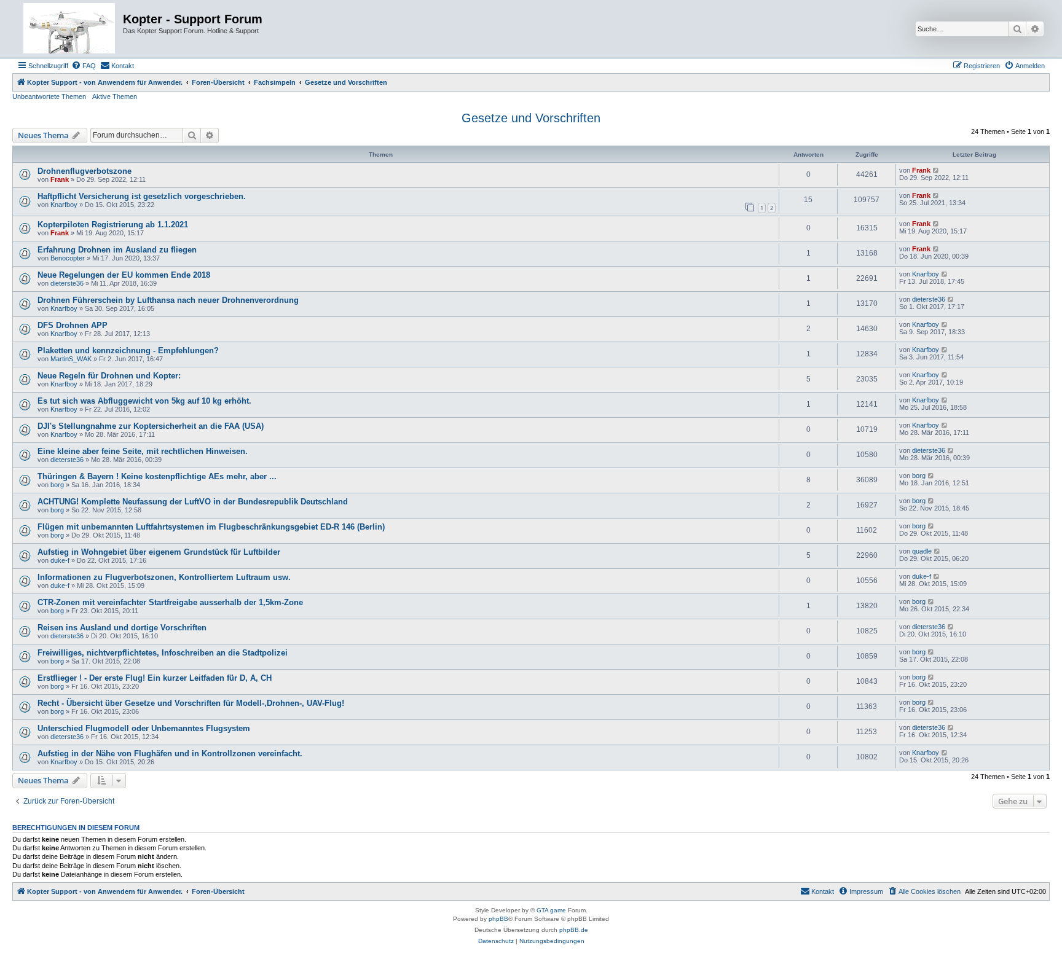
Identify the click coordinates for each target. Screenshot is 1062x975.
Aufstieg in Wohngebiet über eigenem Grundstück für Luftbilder (158, 552)
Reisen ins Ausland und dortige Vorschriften (121, 627)
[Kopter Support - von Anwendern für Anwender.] (69, 29)
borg (57, 484)
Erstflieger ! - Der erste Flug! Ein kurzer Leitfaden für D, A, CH (154, 678)
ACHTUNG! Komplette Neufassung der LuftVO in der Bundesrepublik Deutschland (192, 501)
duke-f (59, 560)
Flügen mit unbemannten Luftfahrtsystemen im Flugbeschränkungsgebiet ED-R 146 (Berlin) (211, 526)
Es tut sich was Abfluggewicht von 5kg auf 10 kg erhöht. (144, 400)
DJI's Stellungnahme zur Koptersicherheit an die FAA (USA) (150, 426)
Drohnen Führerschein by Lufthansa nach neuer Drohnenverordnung (168, 300)
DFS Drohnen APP (72, 325)
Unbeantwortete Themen (49, 96)
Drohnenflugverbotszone (84, 171)
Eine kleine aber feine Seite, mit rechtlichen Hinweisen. (142, 451)
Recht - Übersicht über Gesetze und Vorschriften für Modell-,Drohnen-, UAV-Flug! (190, 703)
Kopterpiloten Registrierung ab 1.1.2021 (112, 224)
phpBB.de (573, 929)
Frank (59, 179)
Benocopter (67, 258)
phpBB (498, 918)
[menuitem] (83, 65)
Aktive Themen (114, 96)
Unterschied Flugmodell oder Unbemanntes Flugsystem (143, 728)
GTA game (551, 910)
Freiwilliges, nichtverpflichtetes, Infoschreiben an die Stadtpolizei (162, 652)
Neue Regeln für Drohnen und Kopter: (109, 375)
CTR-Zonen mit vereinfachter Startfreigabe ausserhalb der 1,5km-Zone (170, 602)
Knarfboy (63, 204)
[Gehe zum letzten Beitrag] (936, 170)
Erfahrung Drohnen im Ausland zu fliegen (117, 249)
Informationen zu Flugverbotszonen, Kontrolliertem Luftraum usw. (164, 577)
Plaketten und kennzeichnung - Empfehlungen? (128, 350)
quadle (922, 551)
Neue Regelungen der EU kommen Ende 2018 (123, 275)
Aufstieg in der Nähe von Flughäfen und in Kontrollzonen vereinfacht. (169, 753)
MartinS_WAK (71, 358)
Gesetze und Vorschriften (531, 118)
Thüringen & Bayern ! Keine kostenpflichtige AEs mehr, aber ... (157, 476)
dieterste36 (67, 283)
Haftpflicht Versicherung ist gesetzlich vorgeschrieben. (141, 196)
